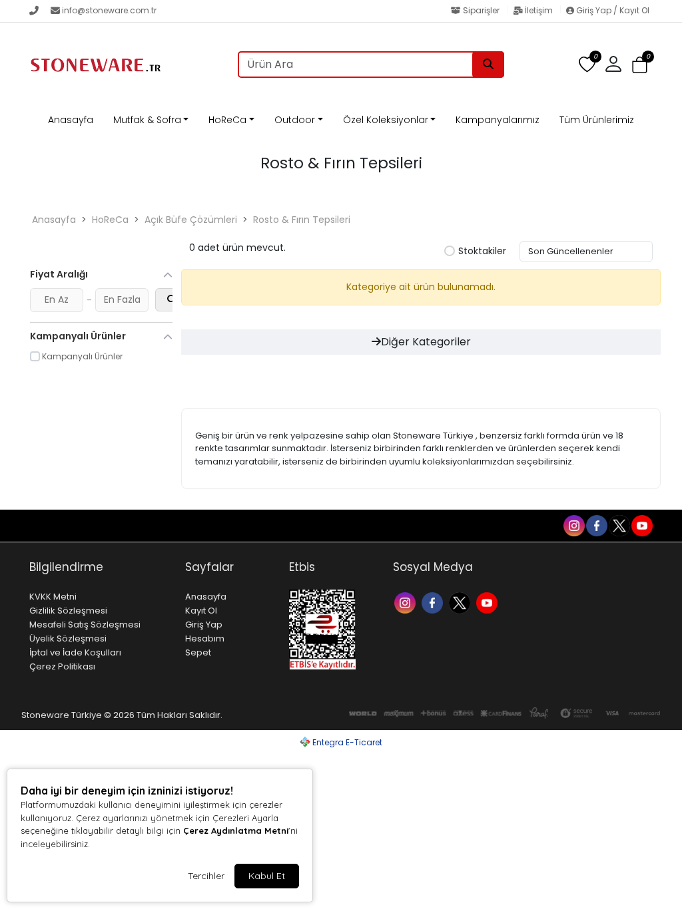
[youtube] (641, 525)
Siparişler (481, 10)
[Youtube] (488, 602)
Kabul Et (266, 876)
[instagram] (573, 525)
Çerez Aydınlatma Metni (235, 830)
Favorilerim (470, 525)
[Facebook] (434, 602)
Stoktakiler (482, 251)
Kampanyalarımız (497, 119)
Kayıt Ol (201, 610)
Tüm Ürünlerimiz (596, 119)
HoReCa (227, 119)
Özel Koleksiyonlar (385, 119)
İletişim (539, 10)
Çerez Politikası (62, 666)
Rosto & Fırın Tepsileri (301, 219)
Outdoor (294, 119)
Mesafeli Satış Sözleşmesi (85, 624)
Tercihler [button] (206, 876)
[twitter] (618, 525)
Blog (86, 525)
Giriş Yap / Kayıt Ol (611, 10)
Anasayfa (70, 119)
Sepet (198, 652)
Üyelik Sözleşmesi (68, 638)
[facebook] (596, 525)
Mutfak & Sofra (147, 119)
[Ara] (488, 64)
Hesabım (204, 638)
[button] (639, 65)
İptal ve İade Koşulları (75, 652)
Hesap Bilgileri (139, 525)
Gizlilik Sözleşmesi (68, 610)
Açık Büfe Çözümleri (191, 219)
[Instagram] (406, 602)
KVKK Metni (53, 596)
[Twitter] (461, 602)
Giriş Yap (203, 624)
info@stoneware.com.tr (109, 10)
